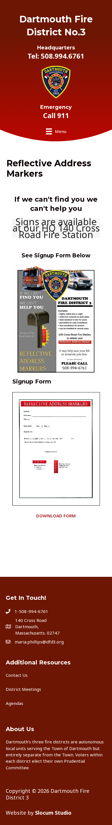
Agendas (14, 703)
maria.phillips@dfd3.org (39, 642)
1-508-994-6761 (31, 611)
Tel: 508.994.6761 (56, 56)
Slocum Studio (53, 812)
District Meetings (23, 689)
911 (63, 115)
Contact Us (17, 675)
